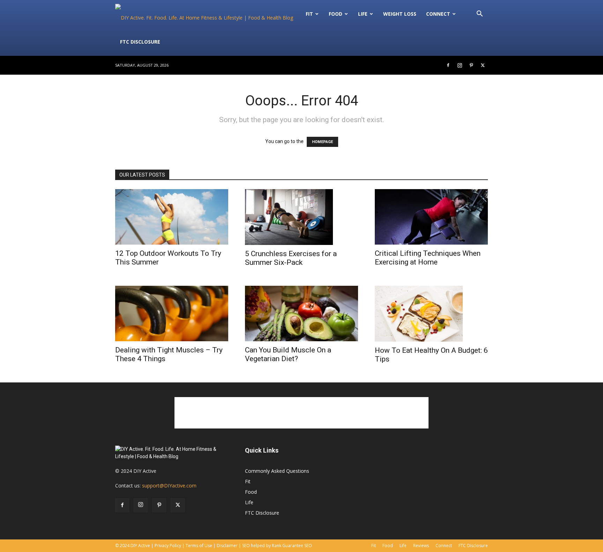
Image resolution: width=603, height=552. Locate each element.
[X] (482, 65)
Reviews (421, 546)
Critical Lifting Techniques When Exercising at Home (428, 257)
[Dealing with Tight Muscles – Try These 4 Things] (171, 313)
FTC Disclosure (140, 41)
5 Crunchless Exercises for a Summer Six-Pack (291, 258)
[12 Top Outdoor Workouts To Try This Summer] (171, 217)
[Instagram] (459, 65)
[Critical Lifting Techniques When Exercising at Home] (431, 217)
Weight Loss (399, 13)
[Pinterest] (471, 65)
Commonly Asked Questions (277, 471)
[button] (479, 14)
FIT (309, 13)
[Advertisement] (301, 412)
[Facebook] (448, 65)
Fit (248, 481)
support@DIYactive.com (169, 485)
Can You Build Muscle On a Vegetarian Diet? (288, 354)
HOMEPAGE (322, 142)
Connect (438, 13)
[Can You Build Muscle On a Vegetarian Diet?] (301, 313)
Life (362, 13)
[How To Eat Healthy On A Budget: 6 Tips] (431, 314)
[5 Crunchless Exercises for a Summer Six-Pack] (301, 217)
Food (335, 13)
